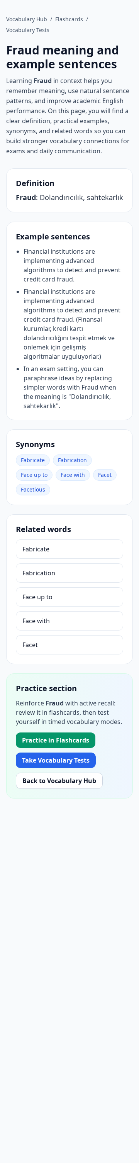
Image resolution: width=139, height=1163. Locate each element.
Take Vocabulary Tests (56, 760)
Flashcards (69, 19)
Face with (73, 474)
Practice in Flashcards (55, 740)
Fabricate (33, 460)
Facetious (33, 489)
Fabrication (72, 460)
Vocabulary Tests (27, 30)
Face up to (34, 474)
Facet (105, 474)
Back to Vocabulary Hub (59, 780)
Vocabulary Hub (26, 19)
